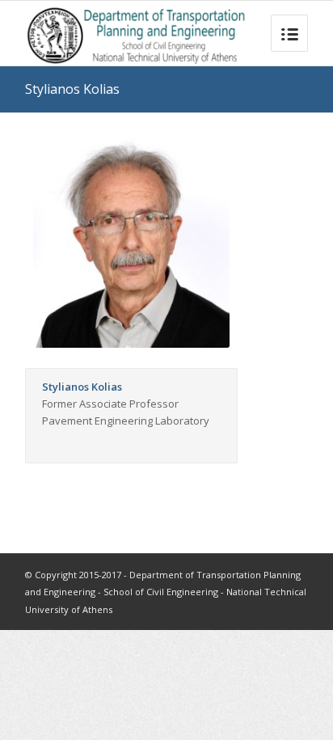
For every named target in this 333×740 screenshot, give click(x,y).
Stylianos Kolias (72, 89)
